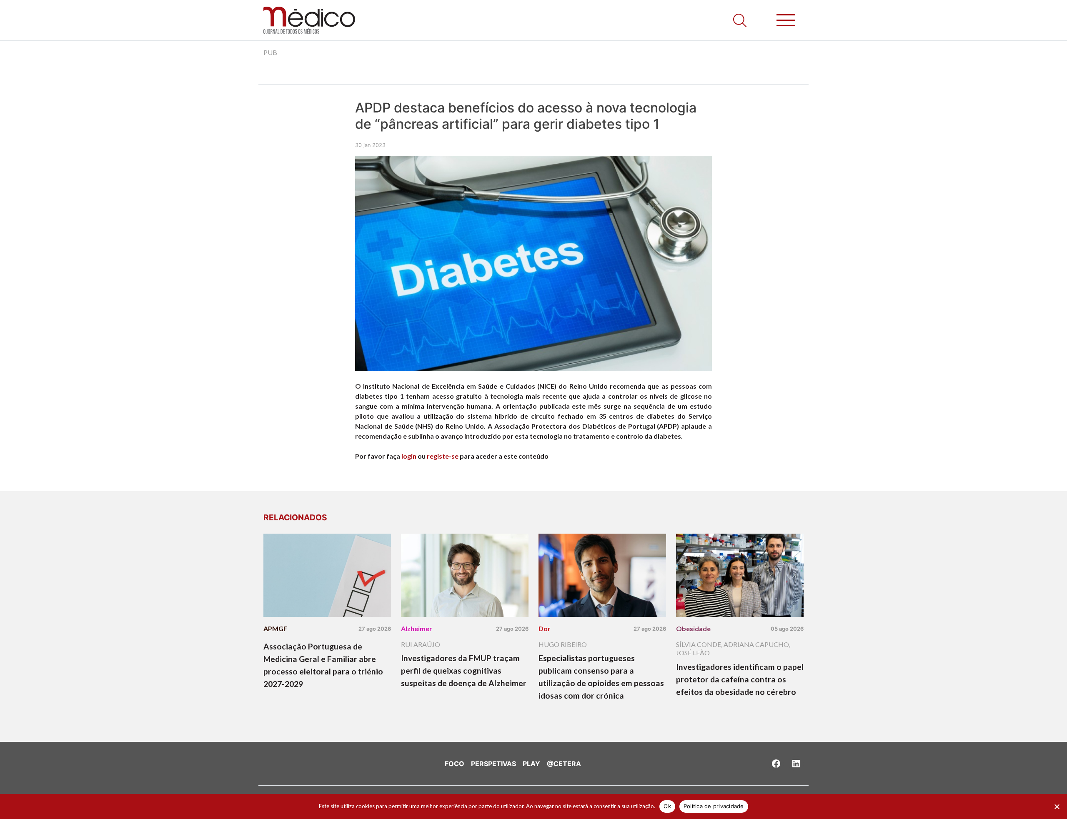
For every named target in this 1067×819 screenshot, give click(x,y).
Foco (454, 763)
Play (531, 763)
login (408, 456)
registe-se (442, 456)
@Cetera (564, 763)
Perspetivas (493, 763)
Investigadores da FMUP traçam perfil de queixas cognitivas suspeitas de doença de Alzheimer (463, 670)
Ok (667, 806)
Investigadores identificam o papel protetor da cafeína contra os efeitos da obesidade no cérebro (740, 679)
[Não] (1056, 806)
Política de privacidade (714, 806)
